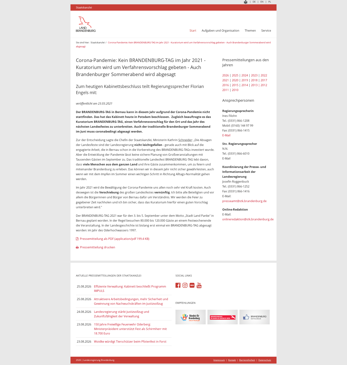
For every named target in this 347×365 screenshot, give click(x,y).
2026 (225, 75)
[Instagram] (185, 285)
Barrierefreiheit (247, 360)
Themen (250, 31)
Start (193, 31)
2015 (235, 85)
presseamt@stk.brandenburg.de (244, 201)
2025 (235, 75)
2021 (225, 80)
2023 (254, 75)
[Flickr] (192, 285)
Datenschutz (264, 360)
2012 (264, 85)
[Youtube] (199, 285)
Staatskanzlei (98, 42)
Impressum (219, 360)
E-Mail (226, 135)
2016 (225, 85)
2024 (244, 75)
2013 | (255, 85)
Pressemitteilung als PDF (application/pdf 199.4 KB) (114, 238)
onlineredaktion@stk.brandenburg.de (248, 219)
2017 (264, 80)
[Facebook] (177, 285)
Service (266, 31)
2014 (244, 85)
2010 (235, 90)
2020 (235, 80)
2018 (254, 80)
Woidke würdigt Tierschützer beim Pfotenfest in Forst (130, 342)
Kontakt (232, 360)
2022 (264, 75)
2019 (244, 80)
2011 (225, 90)
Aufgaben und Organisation (220, 31)
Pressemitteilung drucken (97, 247)
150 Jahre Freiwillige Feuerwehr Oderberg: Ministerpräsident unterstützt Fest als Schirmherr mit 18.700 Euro (130, 328)
